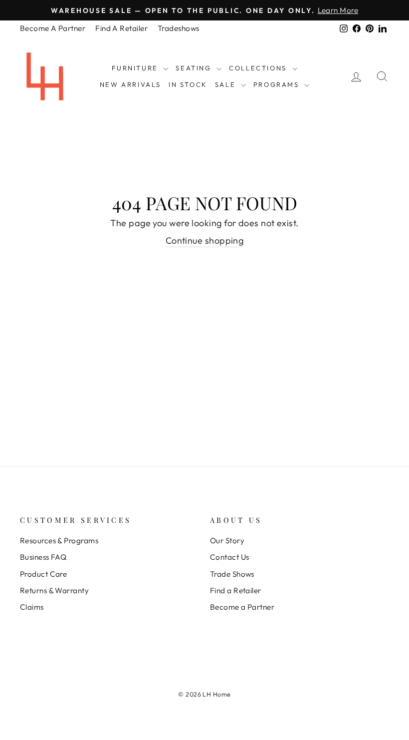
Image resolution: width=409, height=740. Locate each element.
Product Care (43, 574)
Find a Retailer (235, 590)
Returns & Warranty (54, 590)
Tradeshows (179, 28)
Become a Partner (242, 607)
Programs (277, 84)
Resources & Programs (59, 540)
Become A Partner (52, 28)
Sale (226, 84)
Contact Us (229, 557)
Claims (32, 607)
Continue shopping (205, 240)
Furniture (136, 68)
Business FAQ (43, 557)
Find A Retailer (121, 28)
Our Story (227, 540)
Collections (259, 68)
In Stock (188, 84)
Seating (195, 68)
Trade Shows (232, 574)
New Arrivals (130, 84)
